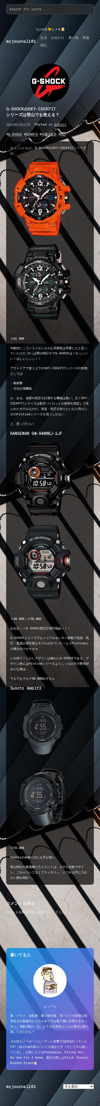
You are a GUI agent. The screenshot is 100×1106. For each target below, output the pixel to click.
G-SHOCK (15, 134)
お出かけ (60, 124)
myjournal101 (21, 41)
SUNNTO (32, 134)
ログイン (46, 912)
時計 (63, 134)
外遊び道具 (49, 134)
